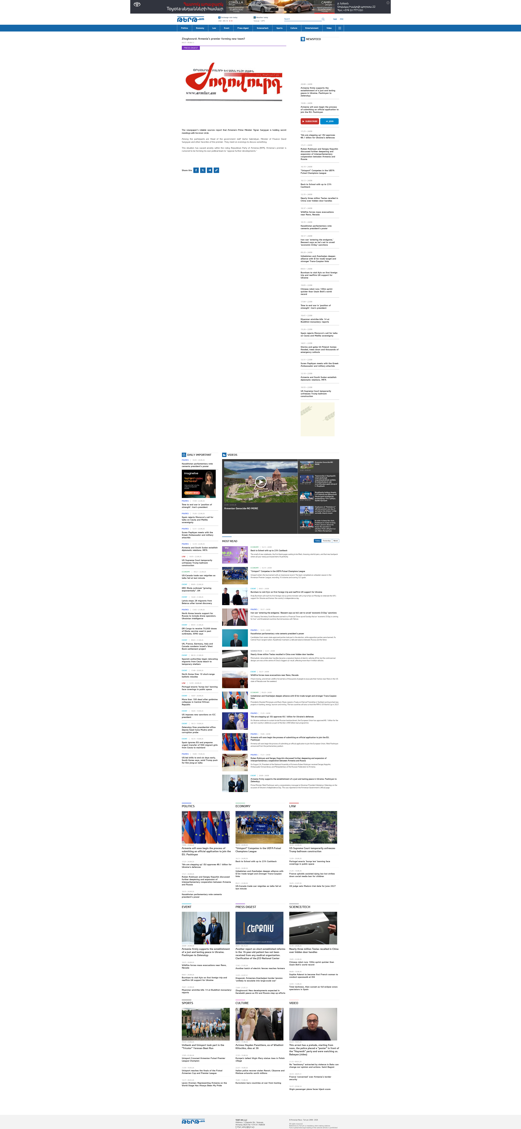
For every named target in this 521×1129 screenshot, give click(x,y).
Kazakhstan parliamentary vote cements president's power (316, 227)
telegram (209, 170)
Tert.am (190, 19)
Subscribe (311, 121)
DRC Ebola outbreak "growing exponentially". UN (196, 589)
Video (293, 1003)
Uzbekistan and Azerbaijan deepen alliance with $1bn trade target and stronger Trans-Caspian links (318, 258)
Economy (186, 572)
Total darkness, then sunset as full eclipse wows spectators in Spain (313, 988)
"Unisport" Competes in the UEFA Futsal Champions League (317, 171)
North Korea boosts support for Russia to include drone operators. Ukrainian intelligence (199, 616)
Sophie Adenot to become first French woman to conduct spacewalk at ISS (313, 975)
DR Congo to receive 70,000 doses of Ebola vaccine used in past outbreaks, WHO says (199, 631)
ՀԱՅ (335, 19)
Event (184, 584)
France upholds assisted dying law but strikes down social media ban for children (312, 874)
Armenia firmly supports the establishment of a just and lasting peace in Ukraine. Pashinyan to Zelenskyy (318, 92)
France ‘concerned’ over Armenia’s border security (310, 1078)
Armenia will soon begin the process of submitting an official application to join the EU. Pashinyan (320, 109)
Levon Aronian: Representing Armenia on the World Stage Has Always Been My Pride (204, 1084)
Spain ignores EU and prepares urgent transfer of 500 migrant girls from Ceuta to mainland (200, 745)
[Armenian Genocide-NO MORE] (261, 482)
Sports (187, 1003)
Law (183, 557)
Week (335, 541)
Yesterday (327, 541)
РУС (342, 19)
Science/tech (256, 651)
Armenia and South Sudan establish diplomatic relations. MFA (318, 378)
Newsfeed (313, 39)
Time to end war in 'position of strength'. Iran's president (316, 306)
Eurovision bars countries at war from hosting (258, 1083)
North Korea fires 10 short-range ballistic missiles (198, 675)
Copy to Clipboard (216, 170)
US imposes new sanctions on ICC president (199, 715)
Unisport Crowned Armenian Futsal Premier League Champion (203, 1059)
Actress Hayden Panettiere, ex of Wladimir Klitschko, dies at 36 (260, 1047)
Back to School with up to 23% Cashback (316, 185)
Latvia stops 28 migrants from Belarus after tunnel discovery (197, 601)
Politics (185, 460)
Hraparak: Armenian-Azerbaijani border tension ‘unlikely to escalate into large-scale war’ (259, 979)
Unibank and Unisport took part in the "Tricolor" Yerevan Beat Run (203, 1047)
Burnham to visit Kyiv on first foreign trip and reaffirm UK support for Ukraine (319, 275)
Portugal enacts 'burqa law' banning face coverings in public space (200, 687)
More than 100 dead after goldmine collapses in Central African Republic (200, 702)
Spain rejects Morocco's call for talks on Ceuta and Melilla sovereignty (319, 334)
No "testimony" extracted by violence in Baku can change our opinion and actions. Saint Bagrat (314, 1065)
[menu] (340, 28)
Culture (242, 1003)
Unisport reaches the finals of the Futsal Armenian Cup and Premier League (202, 1071)
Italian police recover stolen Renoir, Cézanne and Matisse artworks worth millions (260, 1071)
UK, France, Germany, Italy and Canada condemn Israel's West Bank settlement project (197, 646)
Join (331, 121)
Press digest (191, 48)
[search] (323, 19)
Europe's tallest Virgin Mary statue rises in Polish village (260, 1059)
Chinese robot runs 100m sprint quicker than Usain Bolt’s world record (316, 291)
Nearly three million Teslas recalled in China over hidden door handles (319, 199)
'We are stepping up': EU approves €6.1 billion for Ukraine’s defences (318, 136)
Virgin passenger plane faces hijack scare (310, 1089)
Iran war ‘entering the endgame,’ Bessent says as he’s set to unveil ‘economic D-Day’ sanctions (318, 242)
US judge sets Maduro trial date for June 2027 (312, 886)
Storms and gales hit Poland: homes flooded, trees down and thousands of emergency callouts (320, 349)
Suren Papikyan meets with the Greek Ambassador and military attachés (319, 364)
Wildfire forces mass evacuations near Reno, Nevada (317, 213)
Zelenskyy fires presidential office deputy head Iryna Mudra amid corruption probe (199, 730)
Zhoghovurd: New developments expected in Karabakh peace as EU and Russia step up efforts (260, 991)
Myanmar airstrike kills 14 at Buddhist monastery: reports (315, 320)
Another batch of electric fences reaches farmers (260, 968)
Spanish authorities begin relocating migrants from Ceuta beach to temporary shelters (200, 661)
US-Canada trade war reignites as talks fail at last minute (198, 576)
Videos (232, 454)
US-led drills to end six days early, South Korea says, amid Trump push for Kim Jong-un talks (200, 760)
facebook (196, 170)
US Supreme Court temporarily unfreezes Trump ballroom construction (316, 393)
